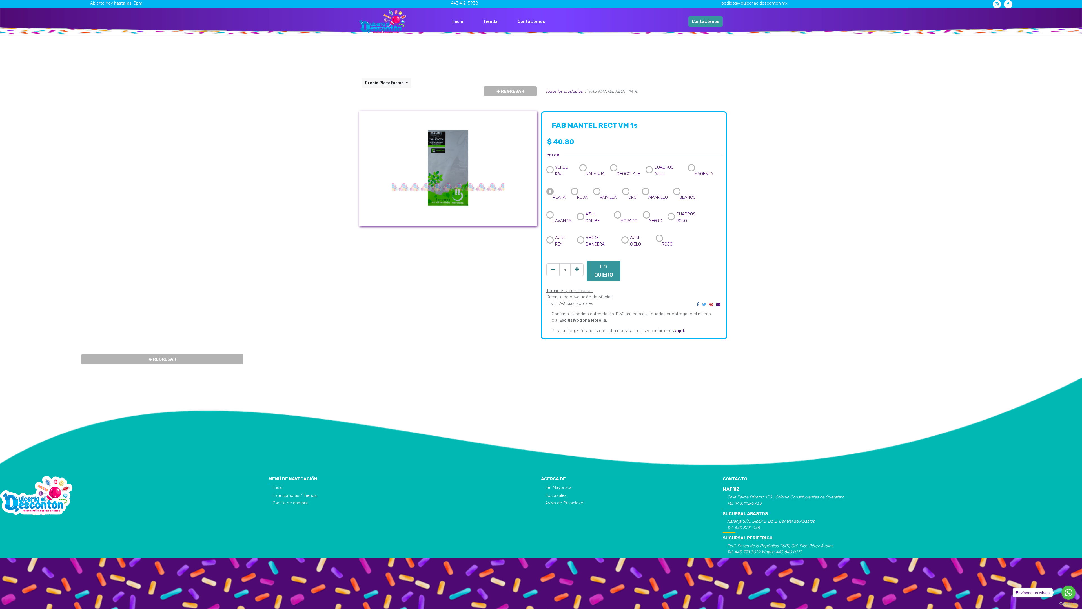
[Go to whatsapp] (1068, 593)
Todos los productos (564, 91)
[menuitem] (457, 21)
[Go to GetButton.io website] (1068, 603)
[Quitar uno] (553, 269)
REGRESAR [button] (512, 91)
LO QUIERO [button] (603, 270)
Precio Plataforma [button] (385, 82)
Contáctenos (705, 21)
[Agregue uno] (577, 269)
